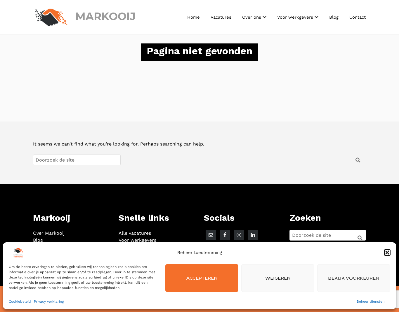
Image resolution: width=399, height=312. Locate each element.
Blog (334, 17)
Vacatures (221, 17)
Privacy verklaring (49, 301)
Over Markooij (49, 233)
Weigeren (278, 278)
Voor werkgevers (295, 17)
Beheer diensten (370, 301)
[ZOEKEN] (358, 235)
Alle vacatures (135, 233)
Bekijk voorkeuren (353, 278)
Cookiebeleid (20, 301)
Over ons (251, 17)
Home (193, 17)
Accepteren (202, 278)
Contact (357, 17)
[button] (387, 252)
